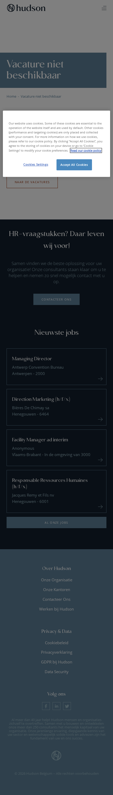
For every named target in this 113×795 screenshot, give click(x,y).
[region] (56, 144)
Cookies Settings (35, 164)
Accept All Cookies (74, 165)
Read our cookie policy (85, 150)
